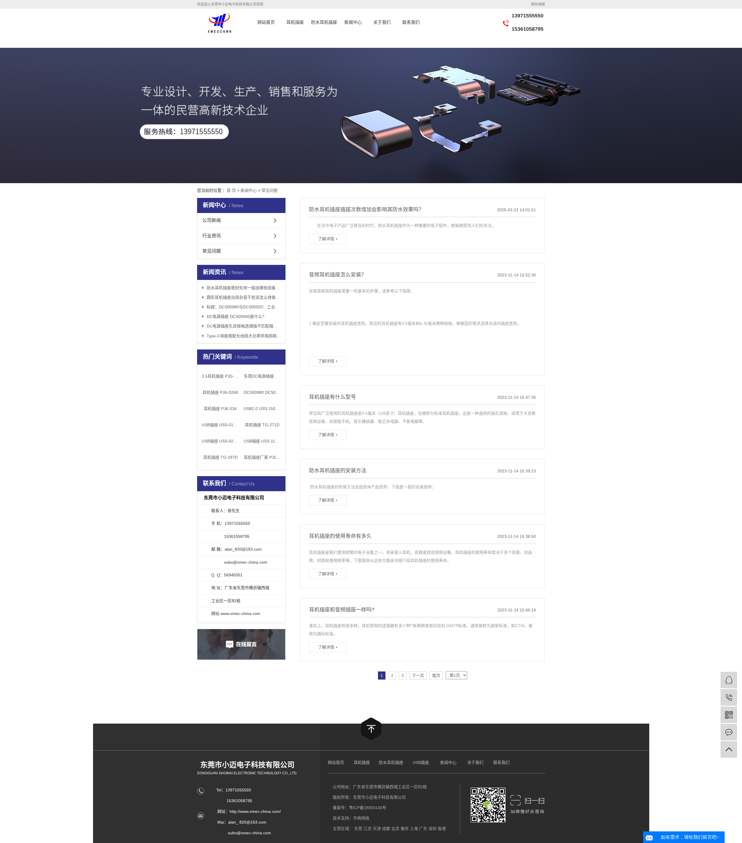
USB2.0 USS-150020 (262, 408)
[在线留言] (729, 732)
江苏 (367, 828)
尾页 (436, 675)
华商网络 (361, 818)
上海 (414, 828)
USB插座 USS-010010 (220, 425)
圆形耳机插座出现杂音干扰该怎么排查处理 (243, 297)
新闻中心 (353, 22)
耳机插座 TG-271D (262, 425)
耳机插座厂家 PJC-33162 (262, 457)
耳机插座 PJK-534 (220, 408)
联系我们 (411, 22)
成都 (386, 828)
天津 (377, 828)
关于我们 (382, 22)
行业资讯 (211, 235)
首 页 (231, 190)
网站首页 (266, 22)
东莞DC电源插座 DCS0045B (262, 376)
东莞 (358, 828)
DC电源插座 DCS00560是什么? (234, 316)
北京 (395, 828)
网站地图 (538, 4)
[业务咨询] (729, 680)
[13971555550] (729, 697)
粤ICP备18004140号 (367, 807)
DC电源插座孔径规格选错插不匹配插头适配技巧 (243, 326)
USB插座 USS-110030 (262, 441)
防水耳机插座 (324, 22)
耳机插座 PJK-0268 (220, 392)
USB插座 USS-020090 (220, 441)
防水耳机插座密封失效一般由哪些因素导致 (243, 287)
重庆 (405, 828)
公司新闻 (211, 220)
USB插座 (421, 762)
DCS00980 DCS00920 (262, 392)
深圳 (432, 828)
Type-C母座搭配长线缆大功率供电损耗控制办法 (243, 336)
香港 (442, 828)
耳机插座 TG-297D (220, 457)
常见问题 (269, 190)
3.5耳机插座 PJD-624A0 (220, 376)
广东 (423, 828)
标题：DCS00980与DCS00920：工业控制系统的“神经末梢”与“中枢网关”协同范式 (243, 307)
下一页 (418, 675)
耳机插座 (295, 22)
